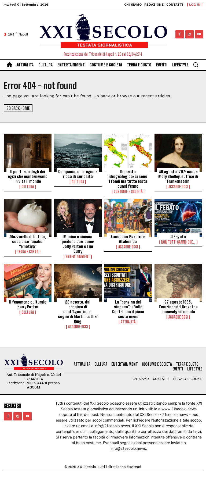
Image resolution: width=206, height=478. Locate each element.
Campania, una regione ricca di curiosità (77, 174)
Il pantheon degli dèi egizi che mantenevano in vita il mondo (27, 176)
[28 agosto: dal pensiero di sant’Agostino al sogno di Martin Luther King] (78, 283)
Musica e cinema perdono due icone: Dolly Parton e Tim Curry (78, 244)
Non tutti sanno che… (178, 242)
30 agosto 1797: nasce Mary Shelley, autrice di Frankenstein (178, 176)
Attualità (128, 322)
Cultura (27, 187)
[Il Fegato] (178, 218)
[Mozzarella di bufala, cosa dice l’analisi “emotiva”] (28, 218)
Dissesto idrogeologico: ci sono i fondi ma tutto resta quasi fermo (128, 178)
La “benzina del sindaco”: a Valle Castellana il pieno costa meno (128, 309)
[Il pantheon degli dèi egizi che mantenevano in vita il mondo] (28, 153)
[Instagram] (189, 34)
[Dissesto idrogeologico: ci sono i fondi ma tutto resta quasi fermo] (128, 153)
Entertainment (78, 257)
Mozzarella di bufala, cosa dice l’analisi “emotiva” (28, 241)
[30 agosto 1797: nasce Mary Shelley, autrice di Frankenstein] (178, 153)
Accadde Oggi (178, 187)
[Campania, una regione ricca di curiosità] (78, 153)
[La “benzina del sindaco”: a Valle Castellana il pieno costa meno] (128, 283)
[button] (195, 64)
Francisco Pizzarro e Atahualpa (128, 239)
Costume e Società (128, 192)
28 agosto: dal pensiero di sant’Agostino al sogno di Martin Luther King (78, 311)
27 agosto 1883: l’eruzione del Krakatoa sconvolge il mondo (178, 306)
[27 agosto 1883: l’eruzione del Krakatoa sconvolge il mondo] (178, 283)
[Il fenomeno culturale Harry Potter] (28, 283)
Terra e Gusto (27, 252)
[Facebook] (179, 34)
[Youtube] (199, 34)
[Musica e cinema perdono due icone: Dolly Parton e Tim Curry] (78, 218)
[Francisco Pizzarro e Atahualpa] (128, 218)
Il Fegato (178, 236)
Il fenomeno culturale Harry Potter (27, 304)
